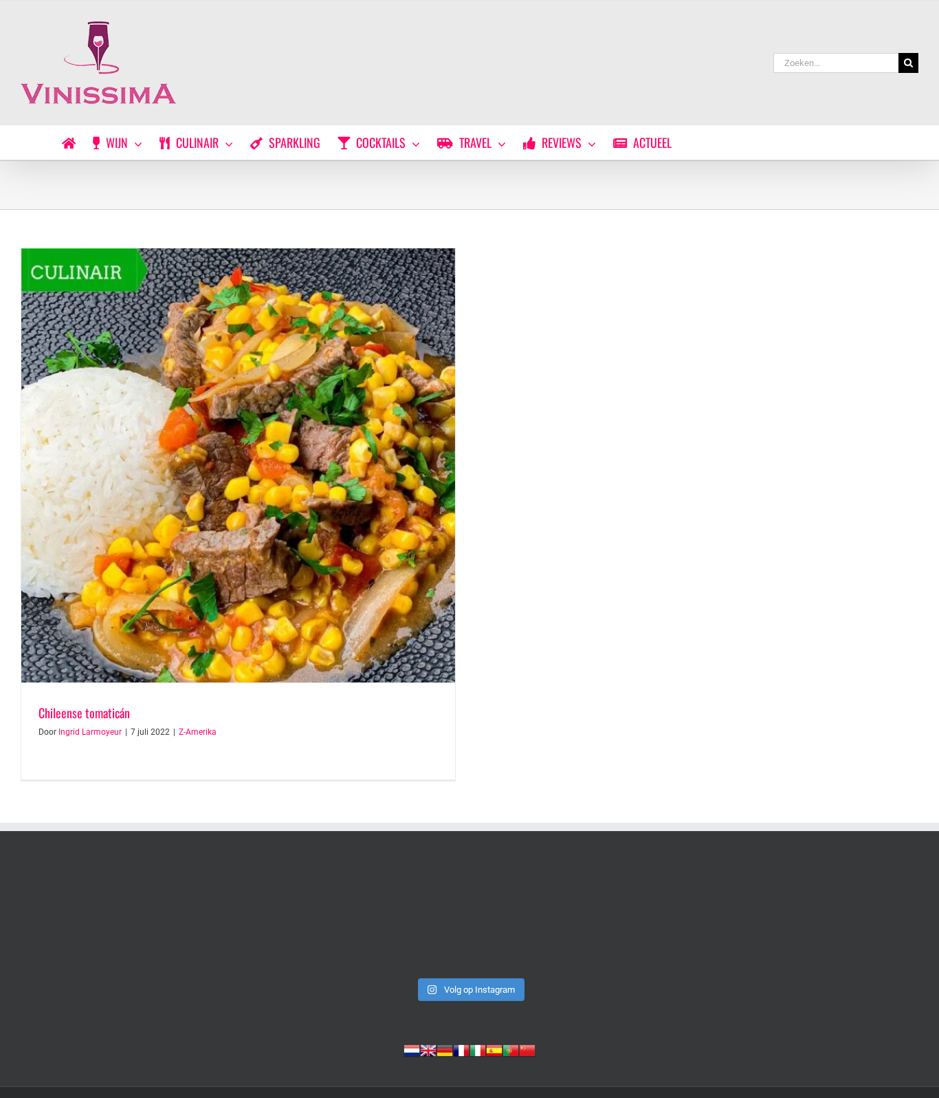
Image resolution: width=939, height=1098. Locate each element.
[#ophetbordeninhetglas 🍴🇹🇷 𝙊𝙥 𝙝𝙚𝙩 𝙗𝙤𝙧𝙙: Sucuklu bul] (288, 918)
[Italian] (478, 1049)
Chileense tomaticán (84, 713)
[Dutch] (412, 1049)
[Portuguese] (510, 1049)
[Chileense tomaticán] (238, 465)
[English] (428, 1049)
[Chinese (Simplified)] (527, 1049)
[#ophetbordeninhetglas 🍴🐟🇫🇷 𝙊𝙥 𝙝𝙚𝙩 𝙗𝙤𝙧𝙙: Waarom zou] (469, 918)
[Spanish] (494, 1049)
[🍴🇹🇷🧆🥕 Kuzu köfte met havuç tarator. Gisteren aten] (108, 918)
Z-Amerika (198, 732)
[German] (445, 1049)
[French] (461, 1049)
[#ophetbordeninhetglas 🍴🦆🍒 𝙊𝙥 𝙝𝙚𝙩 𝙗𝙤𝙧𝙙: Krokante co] (831, 918)
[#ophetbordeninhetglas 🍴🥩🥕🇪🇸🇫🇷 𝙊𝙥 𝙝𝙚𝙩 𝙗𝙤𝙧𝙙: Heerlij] (651, 918)
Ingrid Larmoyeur (90, 732)
